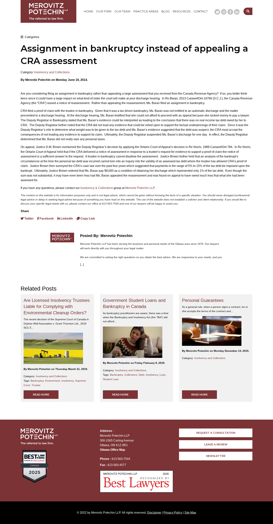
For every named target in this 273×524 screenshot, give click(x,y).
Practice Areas (145, 11)
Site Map (190, 512)
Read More (41, 394)
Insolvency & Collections (96, 188)
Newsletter (215, 456)
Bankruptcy (38, 380)
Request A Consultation (215, 432)
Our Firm (103, 11)
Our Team (122, 11)
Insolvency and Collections (52, 72)
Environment (53, 380)
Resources (182, 11)
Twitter (29, 218)
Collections (131, 374)
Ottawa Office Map (112, 449)
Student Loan (111, 379)
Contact (201, 11)
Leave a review (215, 444)
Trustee (36, 385)
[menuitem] (88, 11)
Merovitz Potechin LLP (140, 188)
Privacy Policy (172, 512)
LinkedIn (66, 218)
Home (88, 11)
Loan (163, 374)
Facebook (46, 218)
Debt (142, 374)
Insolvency (68, 380)
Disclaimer (154, 512)
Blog (165, 11)
